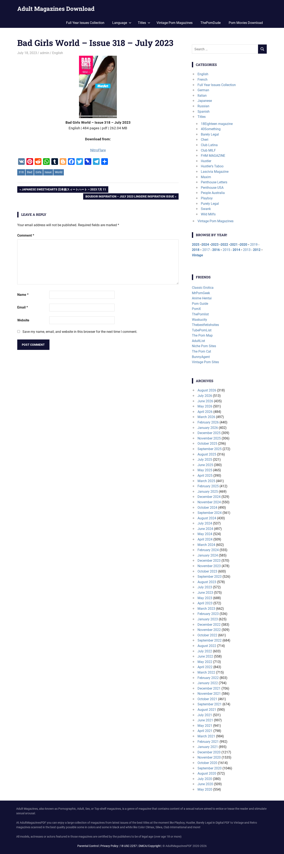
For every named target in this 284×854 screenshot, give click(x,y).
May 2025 (205, 470)
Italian (202, 95)
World (58, 172)
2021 (234, 245)
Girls (38, 172)
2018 (195, 250)
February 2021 (208, 742)
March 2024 (206, 545)
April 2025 (205, 476)
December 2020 (209, 752)
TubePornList (201, 330)
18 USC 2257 (128, 846)
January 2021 (208, 747)
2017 (206, 250)
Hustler (206, 161)
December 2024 (209, 497)
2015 (226, 250)
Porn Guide (200, 304)
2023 (215, 245)
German (203, 90)
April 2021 (205, 731)
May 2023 (205, 598)
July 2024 (205, 523)
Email (22, 307)
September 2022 (210, 640)
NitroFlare (98, 150)
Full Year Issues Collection (85, 23)
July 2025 (205, 460)
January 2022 (208, 683)
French (202, 79)
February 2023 (208, 614)
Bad (29, 172)
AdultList (198, 341)
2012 (257, 250)
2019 (254, 245)
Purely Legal (210, 204)
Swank (206, 209)
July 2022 (205, 651)
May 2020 (205, 789)
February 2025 (208, 486)
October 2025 (207, 444)
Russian (203, 106)
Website (23, 320)
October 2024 (207, 508)
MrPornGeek (201, 293)
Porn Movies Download (246, 23)
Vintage (197, 255)
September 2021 (210, 704)
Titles (202, 117)
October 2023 (207, 571)
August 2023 (207, 582)
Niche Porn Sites (204, 346)
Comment (25, 235)
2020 (243, 245)
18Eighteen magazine (217, 124)
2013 (247, 250)
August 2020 (207, 773)
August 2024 (207, 518)
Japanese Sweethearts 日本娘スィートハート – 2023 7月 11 (63, 190)
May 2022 (205, 662)
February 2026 (208, 422)
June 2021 (205, 720)
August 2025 (207, 454)
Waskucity (199, 320)
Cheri (204, 140)
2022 (224, 245)
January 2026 (208, 428)
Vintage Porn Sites (205, 362)
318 (21, 172)
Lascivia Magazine (214, 172)
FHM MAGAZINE (213, 156)
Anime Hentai (202, 298)
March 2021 (206, 736)
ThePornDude (210, 23)
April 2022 (205, 667)
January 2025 (208, 492)
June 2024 (205, 529)
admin (44, 53)
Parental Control (88, 846)
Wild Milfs (208, 214)
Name (22, 295)
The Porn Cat (201, 351)
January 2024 (208, 555)
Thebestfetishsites (205, 325)
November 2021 (209, 694)
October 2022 (207, 635)
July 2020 (205, 779)
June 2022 (205, 656)
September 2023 (210, 577)
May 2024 (205, 534)
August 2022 (207, 646)
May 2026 (205, 406)
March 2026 (206, 417)
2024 (205, 245)
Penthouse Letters (214, 182)
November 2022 (209, 630)
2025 (195, 245)
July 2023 (205, 587)
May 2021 (205, 726)
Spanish (204, 112)
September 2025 (210, 449)
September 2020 (210, 768)
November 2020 (209, 757)
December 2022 (209, 625)
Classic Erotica (203, 288)
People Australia (213, 193)
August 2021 (207, 710)
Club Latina (209, 145)
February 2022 (208, 678)
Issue (48, 172)
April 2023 (205, 603)
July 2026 (205, 396)
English (57, 53)
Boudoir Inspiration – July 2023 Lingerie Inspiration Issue (129, 197)
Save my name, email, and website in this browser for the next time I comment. (79, 332)
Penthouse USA (212, 188)
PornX (196, 309)
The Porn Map (202, 335)
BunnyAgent (201, 357)
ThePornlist (200, 314)
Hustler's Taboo (212, 166)
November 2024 (209, 502)
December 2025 (209, 433)
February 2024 (208, 550)
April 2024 (205, 539)
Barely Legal (210, 134)
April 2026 (205, 412)
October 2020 (207, 763)
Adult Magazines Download (56, 8)
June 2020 (205, 784)
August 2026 (207, 390)
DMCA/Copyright (150, 846)
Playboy (207, 198)
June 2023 (205, 593)
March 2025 (206, 481)
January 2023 (208, 619)
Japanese (205, 101)
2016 (216, 250)
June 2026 (205, 401)
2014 (236, 250)
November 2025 (209, 438)
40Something (211, 129)
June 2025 (205, 465)
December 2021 (209, 688)
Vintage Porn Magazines (175, 23)
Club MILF (208, 150)
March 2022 (206, 672)
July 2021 (205, 715)
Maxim (206, 177)
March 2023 (206, 609)
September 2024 (210, 513)
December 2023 (209, 561)
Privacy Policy (109, 846)
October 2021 (207, 699)
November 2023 (209, 566)
